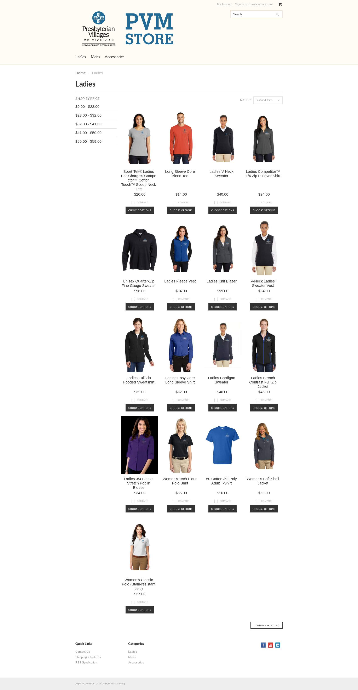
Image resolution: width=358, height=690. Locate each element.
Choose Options (139, 210)
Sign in (239, 4)
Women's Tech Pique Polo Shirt (180, 481)
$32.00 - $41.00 (88, 124)
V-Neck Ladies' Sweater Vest (263, 283)
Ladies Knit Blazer (222, 281)
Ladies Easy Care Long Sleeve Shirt (180, 380)
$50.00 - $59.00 (88, 141)
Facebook (263, 645)
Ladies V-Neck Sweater (221, 173)
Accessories (115, 56)
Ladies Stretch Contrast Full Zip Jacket (263, 382)
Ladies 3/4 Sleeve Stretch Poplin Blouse (139, 483)
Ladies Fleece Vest (180, 281)
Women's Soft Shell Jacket (263, 481)
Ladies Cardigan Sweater (221, 380)
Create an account (260, 4)
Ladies (80, 56)
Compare (142, 202)
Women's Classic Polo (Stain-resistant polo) (138, 584)
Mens (95, 56)
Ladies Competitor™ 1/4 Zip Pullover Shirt (263, 173)
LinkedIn (278, 645)
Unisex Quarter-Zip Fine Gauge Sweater (139, 283)
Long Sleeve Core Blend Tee (180, 173)
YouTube (270, 645)
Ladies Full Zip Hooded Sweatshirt (138, 380)
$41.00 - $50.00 (88, 133)
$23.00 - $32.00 (88, 115)
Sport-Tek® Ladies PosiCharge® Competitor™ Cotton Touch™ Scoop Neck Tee (138, 180)
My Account (224, 4)
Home (80, 73)
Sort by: (245, 100)
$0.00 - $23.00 (87, 107)
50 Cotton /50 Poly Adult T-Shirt (221, 481)
